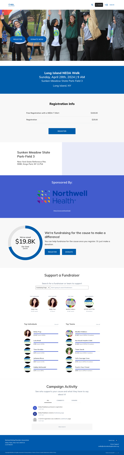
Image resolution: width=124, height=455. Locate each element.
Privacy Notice (27, 452)
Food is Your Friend (82, 367)
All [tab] (48, 400)
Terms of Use (35, 452)
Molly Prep (37, 332)
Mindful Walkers (81, 332)
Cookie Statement (44, 452)
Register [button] (62, 131)
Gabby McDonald (39, 367)
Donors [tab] (74, 400)
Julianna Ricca (38, 358)
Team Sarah (79, 349)
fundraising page (59, 413)
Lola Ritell (37, 341)
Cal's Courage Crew (82, 358)
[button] (17, 39)
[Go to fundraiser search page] (92, 5)
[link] (11, 5)
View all (56, 324)
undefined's (64, 419)
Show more (61, 426)
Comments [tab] (60, 400)
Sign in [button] (112, 5)
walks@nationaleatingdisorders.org (108, 446)
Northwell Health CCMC (83, 341)
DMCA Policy (53, 452)
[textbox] (69, 287)
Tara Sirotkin (38, 349)
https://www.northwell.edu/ (62, 211)
